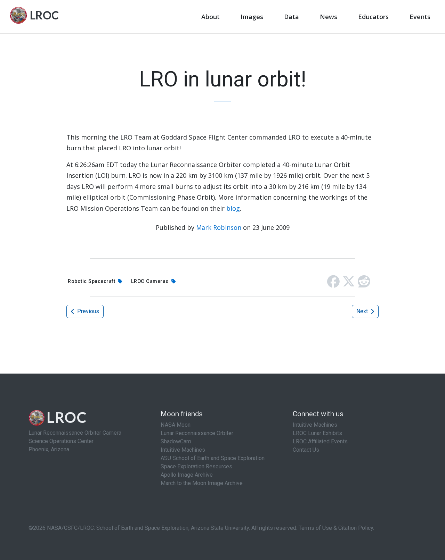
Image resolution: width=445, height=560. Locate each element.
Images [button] (252, 16)
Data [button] (291, 16)
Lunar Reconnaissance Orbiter (197, 433)
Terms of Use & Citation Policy (336, 528)
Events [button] (420, 16)
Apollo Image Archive (187, 474)
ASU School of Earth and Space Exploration (213, 458)
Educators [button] (373, 16)
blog (233, 208)
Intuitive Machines (183, 449)
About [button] (210, 16)
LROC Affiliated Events (320, 441)
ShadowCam (176, 441)
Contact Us (306, 449)
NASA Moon (176, 424)
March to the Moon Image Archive (202, 483)
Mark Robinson (218, 227)
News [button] (328, 16)
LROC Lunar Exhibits (317, 433)
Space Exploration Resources (196, 466)
